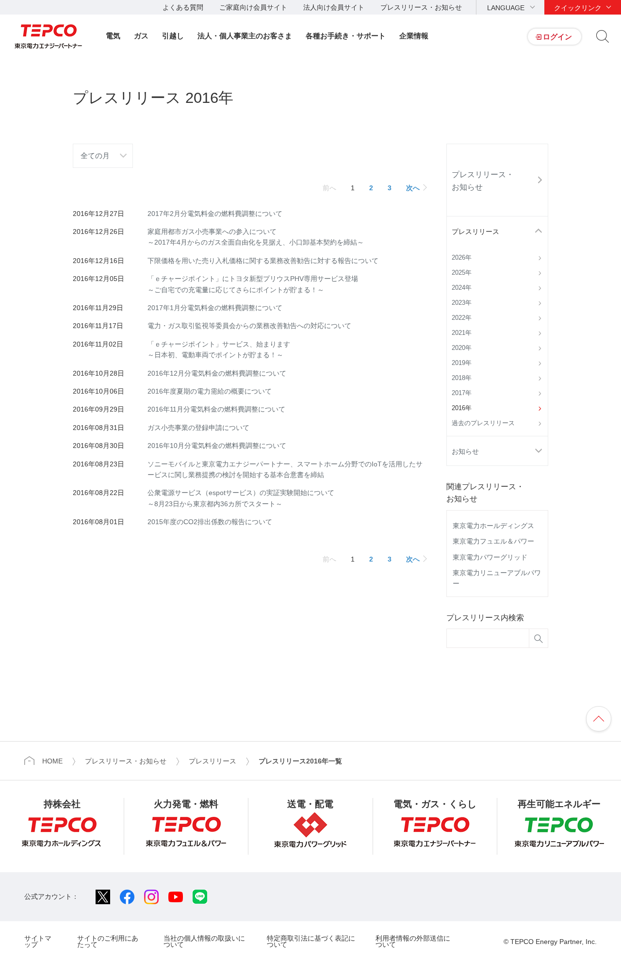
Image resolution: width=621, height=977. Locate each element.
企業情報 (413, 36)
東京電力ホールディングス (493, 526)
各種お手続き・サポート (346, 36)
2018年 (462, 378)
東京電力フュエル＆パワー (493, 541)
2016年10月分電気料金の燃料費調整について (216, 445)
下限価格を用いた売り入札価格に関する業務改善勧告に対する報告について (262, 261)
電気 (113, 36)
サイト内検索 (602, 36)
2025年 (462, 272)
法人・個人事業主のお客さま (244, 36)
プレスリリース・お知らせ (421, 7)
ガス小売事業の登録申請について (198, 427)
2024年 (462, 287)
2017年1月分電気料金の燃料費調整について (214, 308)
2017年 (462, 393)
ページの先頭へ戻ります (598, 718)
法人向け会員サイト (333, 7)
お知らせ (465, 451)
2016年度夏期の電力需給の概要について (209, 391)
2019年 (462, 363)
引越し (173, 36)
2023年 (462, 302)
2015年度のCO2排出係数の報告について (209, 522)
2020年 (462, 348)
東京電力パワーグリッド (490, 557)
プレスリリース (475, 231)
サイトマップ (37, 941)
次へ (413, 188)
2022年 (462, 318)
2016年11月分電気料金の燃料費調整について (216, 409)
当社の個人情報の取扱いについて (204, 941)
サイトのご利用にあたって (107, 941)
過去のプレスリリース (483, 423)
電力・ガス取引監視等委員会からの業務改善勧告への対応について (249, 326)
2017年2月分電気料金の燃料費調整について (214, 213)
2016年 (462, 408)
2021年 (462, 333)
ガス (141, 36)
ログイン (557, 37)
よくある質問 (183, 7)
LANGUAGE (505, 8)
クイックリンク (578, 8)
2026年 (462, 257)
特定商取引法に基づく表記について (311, 941)
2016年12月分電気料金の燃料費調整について (216, 373)
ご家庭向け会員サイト (253, 7)
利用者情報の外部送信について (413, 941)
